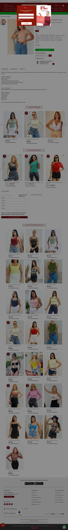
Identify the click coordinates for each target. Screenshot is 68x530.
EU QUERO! (26, 23)
